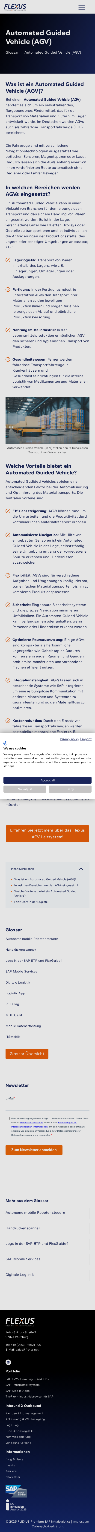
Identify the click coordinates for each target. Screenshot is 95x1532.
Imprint (86, 739)
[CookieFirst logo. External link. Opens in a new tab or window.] (5, 743)
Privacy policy (69, 739)
